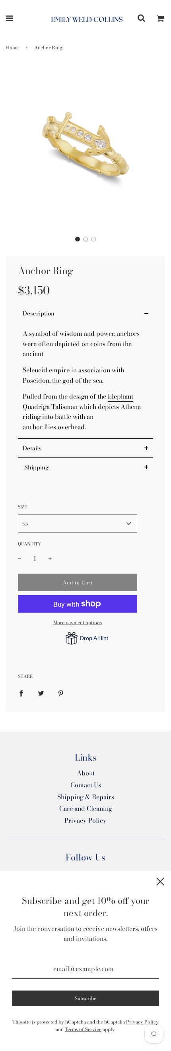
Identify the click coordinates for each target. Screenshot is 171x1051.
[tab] (85, 313)
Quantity (29, 544)
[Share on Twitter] (41, 693)
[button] (77, 239)
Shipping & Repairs (85, 797)
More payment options (77, 622)
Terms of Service (83, 1029)
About (86, 773)
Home (12, 47)
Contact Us (85, 785)
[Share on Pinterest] (61, 693)
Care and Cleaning (85, 808)
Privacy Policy (85, 820)
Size (22, 507)
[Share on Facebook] (21, 693)
